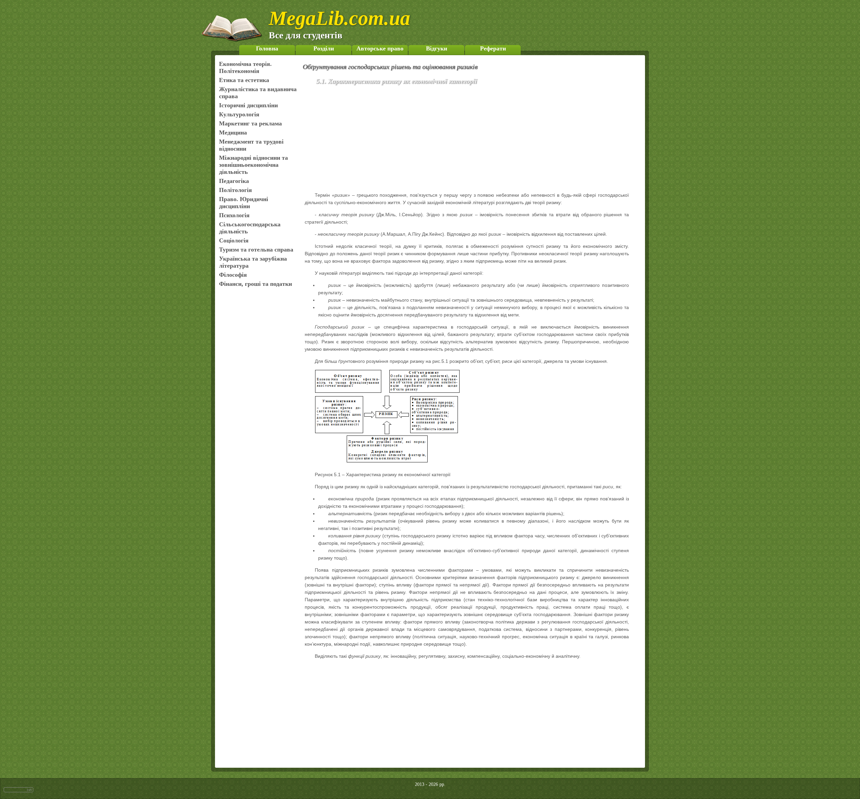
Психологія (234, 215)
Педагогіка (234, 181)
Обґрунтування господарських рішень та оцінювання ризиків (390, 66)
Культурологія (239, 114)
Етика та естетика (244, 80)
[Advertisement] (476, 139)
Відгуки (436, 48)
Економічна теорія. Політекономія (245, 67)
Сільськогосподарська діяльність (250, 228)
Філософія (233, 274)
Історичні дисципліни (248, 105)
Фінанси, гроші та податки (255, 283)
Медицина (233, 132)
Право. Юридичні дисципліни (243, 203)
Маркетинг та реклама (250, 123)
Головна (267, 48)
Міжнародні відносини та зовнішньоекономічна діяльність (253, 164)
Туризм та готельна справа (256, 249)
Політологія (235, 190)
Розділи (323, 48)
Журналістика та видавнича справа (258, 93)
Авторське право (379, 48)
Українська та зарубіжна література (253, 262)
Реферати (493, 48)
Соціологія (234, 240)
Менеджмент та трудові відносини (251, 145)
